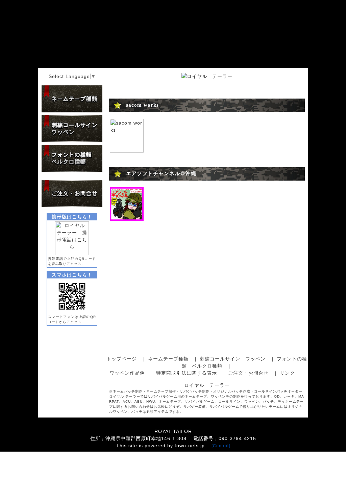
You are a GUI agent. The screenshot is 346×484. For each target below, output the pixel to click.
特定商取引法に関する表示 (186, 373)
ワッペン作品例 (127, 373)
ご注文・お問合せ (248, 373)
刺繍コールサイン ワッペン (233, 358)
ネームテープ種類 (168, 358)
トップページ (121, 358)
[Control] (221, 445)
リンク (287, 373)
